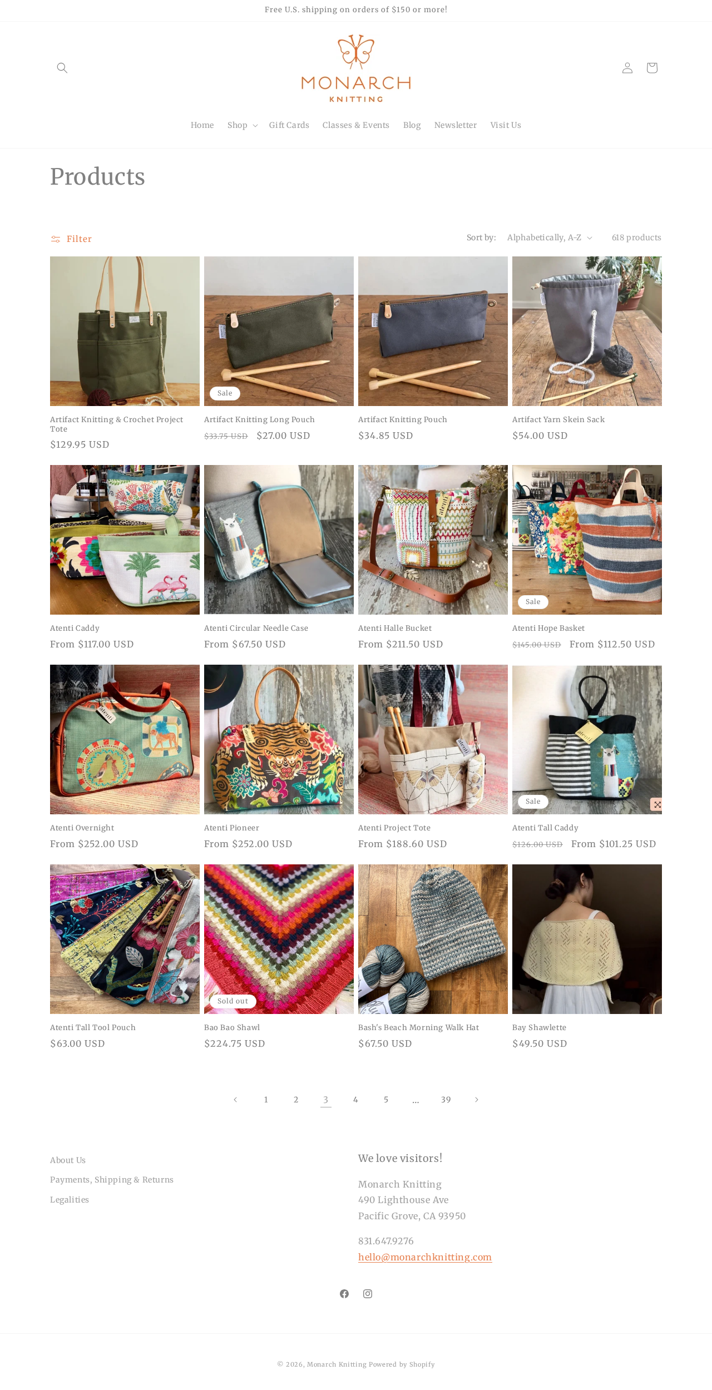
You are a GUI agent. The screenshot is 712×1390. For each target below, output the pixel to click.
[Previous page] (236, 1099)
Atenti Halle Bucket (395, 628)
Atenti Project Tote (394, 828)
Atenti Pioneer (231, 828)
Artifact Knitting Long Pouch (259, 419)
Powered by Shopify (402, 1364)
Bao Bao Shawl (232, 1027)
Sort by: (481, 238)
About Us (68, 1160)
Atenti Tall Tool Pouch (93, 1027)
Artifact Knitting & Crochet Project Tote (117, 424)
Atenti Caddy (75, 628)
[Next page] (476, 1099)
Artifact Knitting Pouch (403, 419)
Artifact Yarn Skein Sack (558, 419)
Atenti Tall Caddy (545, 828)
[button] (62, 68)
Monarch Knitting (337, 1364)
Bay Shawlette (539, 1027)
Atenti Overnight (82, 828)
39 (446, 1100)
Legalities (70, 1200)
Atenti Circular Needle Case (256, 628)
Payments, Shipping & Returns (112, 1180)
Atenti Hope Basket (548, 628)
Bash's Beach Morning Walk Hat (418, 1027)
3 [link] (326, 1099)
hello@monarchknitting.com (425, 1257)
